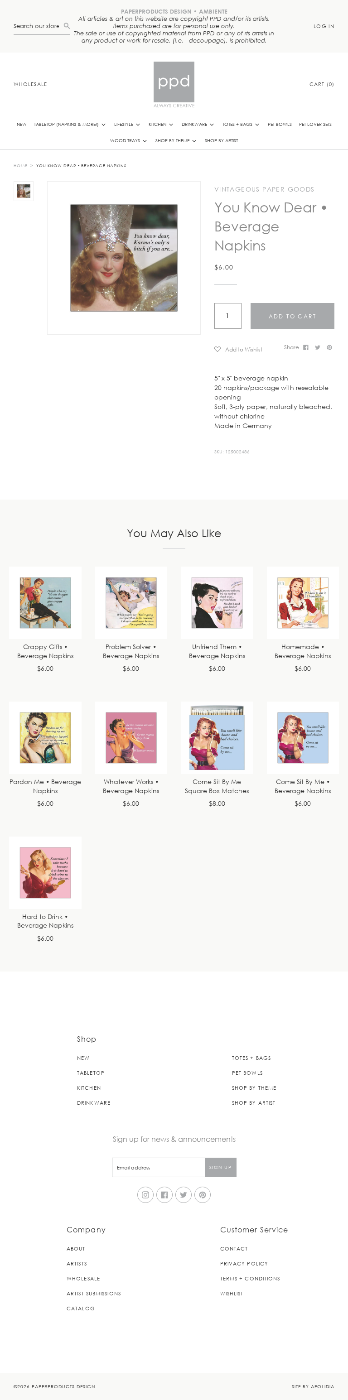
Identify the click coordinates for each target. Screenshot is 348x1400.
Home (21, 165)
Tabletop (91, 1073)
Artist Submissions (94, 1293)
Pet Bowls (280, 123)
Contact (234, 1248)
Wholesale (30, 84)
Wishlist (232, 1293)
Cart (321, 84)
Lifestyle (124, 123)
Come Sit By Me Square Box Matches (217, 786)
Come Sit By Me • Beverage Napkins (303, 786)
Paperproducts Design (63, 1386)
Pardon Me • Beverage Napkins (45, 786)
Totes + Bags (238, 123)
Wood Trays (125, 140)
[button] (246, 349)
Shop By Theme (173, 140)
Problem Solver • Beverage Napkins (131, 651)
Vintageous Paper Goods (264, 189)
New (22, 123)
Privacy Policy (244, 1263)
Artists (77, 1263)
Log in (324, 26)
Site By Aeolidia (313, 1386)
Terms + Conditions (250, 1278)
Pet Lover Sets (315, 123)
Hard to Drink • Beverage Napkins (45, 921)
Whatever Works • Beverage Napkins (131, 786)
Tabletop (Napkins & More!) (67, 123)
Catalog (81, 1308)
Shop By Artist (221, 140)
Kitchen (158, 123)
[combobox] (38, 26)
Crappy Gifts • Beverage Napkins (45, 651)
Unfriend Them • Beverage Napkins (217, 651)
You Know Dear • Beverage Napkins (81, 165)
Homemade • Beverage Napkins (303, 651)
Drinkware (195, 123)
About (76, 1248)
